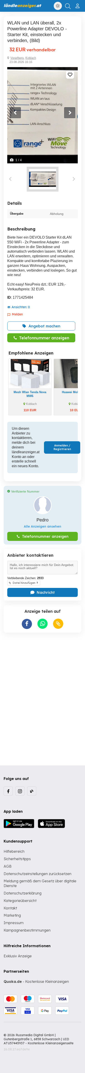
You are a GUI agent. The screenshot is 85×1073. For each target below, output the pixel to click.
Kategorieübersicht (20, 900)
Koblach (30, 58)
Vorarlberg (17, 58)
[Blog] (31, 791)
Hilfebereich (14, 851)
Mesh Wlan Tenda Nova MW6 (30, 394)
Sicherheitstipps (17, 859)
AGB (8, 866)
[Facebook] (8, 791)
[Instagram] (20, 791)
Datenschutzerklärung (22, 893)
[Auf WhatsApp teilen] (42, 624)
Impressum (14, 922)
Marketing (12, 915)
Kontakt (10, 908)
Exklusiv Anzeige (18, 956)
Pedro (42, 519)
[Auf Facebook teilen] (27, 624)
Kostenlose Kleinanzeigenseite (50, 1043)
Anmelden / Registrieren (62, 447)
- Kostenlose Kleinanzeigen (36, 981)
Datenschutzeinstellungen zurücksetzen (37, 873)
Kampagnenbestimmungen (27, 930)
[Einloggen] (78, 4)
